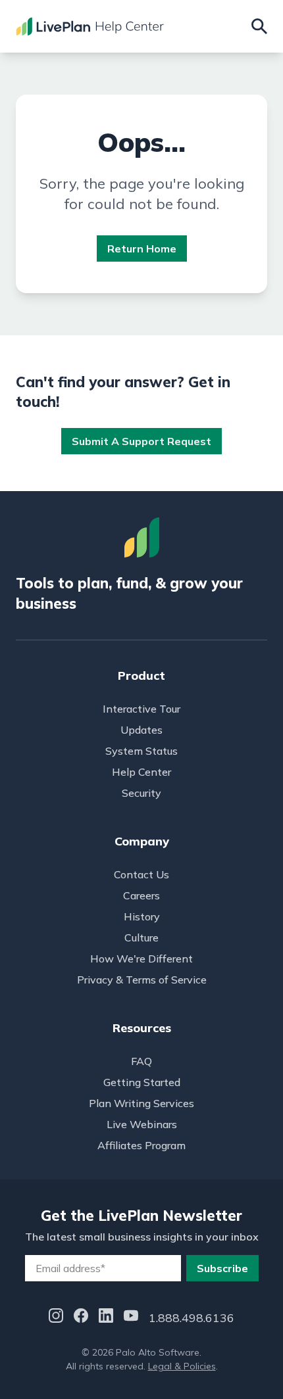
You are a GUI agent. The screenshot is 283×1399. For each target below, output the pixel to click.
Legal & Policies (182, 1366)
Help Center (141, 771)
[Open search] (259, 26)
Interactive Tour (141, 708)
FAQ (141, 1061)
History (142, 916)
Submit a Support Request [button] (141, 441)
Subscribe (222, 1268)
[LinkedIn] (106, 1318)
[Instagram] (56, 1318)
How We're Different (141, 958)
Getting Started (141, 1082)
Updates (141, 729)
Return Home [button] (141, 248)
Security (141, 792)
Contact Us (141, 874)
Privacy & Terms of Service (142, 979)
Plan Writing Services (141, 1103)
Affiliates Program (141, 1145)
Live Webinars (142, 1124)
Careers (141, 895)
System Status (141, 750)
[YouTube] (131, 1318)
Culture (141, 937)
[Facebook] (81, 1318)
